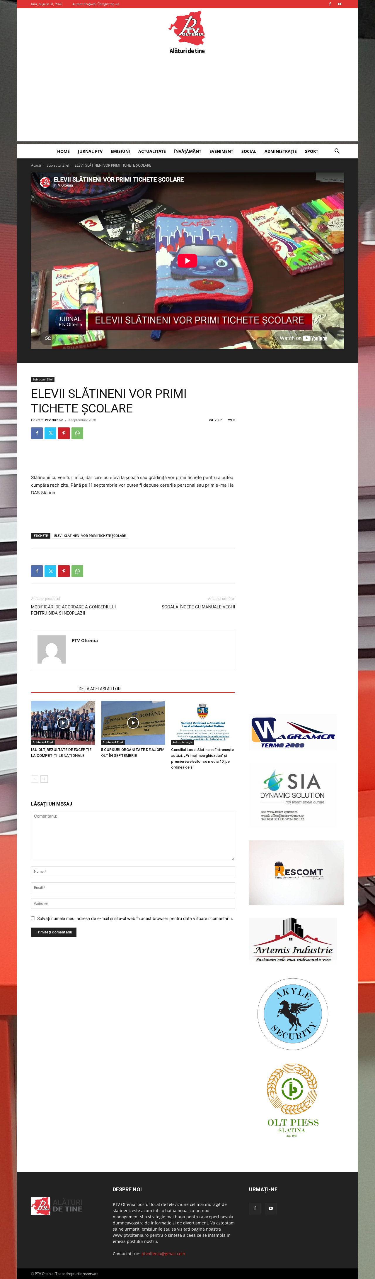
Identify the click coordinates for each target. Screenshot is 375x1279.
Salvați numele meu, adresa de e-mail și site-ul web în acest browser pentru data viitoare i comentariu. (135, 918)
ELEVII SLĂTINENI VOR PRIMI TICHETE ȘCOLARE (90, 535)
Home (63, 151)
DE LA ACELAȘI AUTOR (100, 688)
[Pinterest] (64, 433)
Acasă (36, 165)
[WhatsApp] (77, 433)
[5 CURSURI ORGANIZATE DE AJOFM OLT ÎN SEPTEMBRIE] (133, 723)
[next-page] (44, 779)
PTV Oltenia (54, 420)
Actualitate (152, 151)
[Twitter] (50, 433)
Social (248, 151)
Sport (311, 151)
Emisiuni (120, 151)
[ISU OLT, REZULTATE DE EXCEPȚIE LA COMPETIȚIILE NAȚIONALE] (63, 723)
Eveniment (221, 151)
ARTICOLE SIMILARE (53, 688)
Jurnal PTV (90, 151)
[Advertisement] (187, 100)
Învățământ (187, 151)
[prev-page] (34, 779)
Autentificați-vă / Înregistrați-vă (95, 4)
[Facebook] (329, 4)
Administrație (281, 151)
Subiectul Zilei (58, 165)
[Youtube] (339, 4)
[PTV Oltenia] (187, 32)
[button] (337, 152)
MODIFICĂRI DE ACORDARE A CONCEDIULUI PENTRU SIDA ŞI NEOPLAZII (73, 610)
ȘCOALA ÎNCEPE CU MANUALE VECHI (198, 607)
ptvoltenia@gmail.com (163, 1253)
